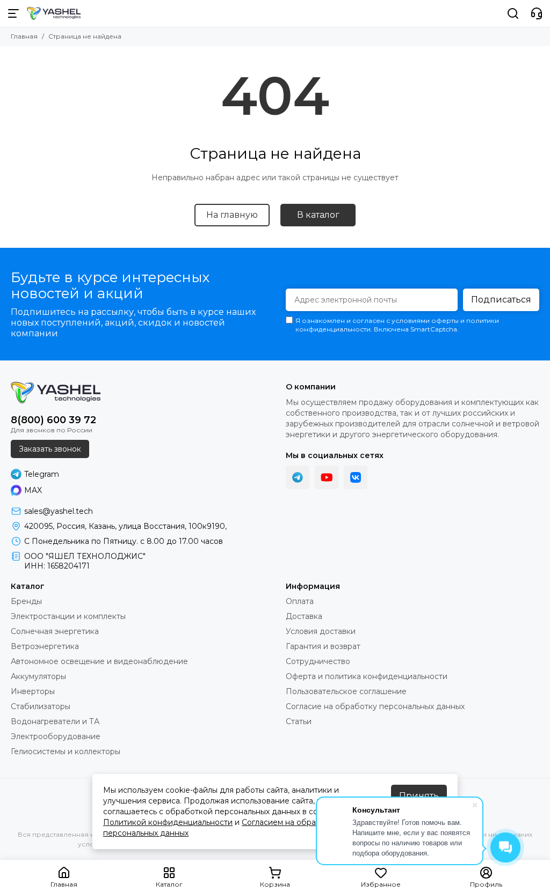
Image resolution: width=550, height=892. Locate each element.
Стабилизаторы (40, 706)
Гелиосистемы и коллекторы (65, 751)
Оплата (300, 601)
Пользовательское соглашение (346, 691)
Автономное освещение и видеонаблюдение (99, 661)
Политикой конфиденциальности (168, 822)
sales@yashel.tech (58, 511)
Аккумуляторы (38, 676)
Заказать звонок (50, 449)
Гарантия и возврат (323, 646)
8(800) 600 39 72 (53, 420)
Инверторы (33, 691)
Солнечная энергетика (55, 631)
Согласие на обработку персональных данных (375, 706)
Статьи (299, 721)
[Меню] (13, 13)
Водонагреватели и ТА (55, 721)
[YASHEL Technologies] (54, 13)
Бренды (26, 601)
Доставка (304, 616)
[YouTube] (326, 477)
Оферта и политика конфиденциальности (366, 676)
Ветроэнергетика (45, 646)
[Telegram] (297, 477)
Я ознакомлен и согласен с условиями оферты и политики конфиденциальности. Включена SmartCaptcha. (397, 324)
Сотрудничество (318, 661)
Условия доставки (321, 631)
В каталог (318, 215)
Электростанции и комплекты (68, 616)
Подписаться (501, 299)
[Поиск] (513, 13)
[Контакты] (536, 13)
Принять (419, 796)
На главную (232, 215)
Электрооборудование (55, 736)
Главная (24, 36)
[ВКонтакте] (355, 477)
